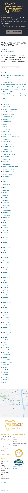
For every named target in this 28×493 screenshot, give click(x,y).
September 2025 (7, 217)
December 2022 (7, 295)
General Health (7, 134)
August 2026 (6, 190)
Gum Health (6, 139)
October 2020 (6, 360)
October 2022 (6, 300)
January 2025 (6, 237)
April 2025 (5, 230)
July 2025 (5, 222)
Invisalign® (5, 149)
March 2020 (6, 377)
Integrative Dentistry (8, 144)
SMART (5, 179)
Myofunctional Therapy (9, 154)
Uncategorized (6, 184)
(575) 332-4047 (8, 26)
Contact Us (16, 445)
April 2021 (5, 345)
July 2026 (5, 192)
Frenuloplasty (6, 131)
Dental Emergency (7, 116)
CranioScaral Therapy (8, 114)
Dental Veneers (7, 121)
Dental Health (6, 119)
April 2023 (5, 290)
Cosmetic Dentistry (8, 112)
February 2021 (6, 350)
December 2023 (7, 270)
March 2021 (6, 347)
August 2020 (6, 365)
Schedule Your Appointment (20, 443)
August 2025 (6, 220)
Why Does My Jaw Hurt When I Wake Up (13, 44)
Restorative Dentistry (8, 171)
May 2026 (5, 197)
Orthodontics (6, 159)
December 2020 (7, 355)
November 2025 (7, 212)
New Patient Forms (17, 437)
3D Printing (6, 104)
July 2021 (5, 337)
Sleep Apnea (6, 176)
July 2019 (5, 382)
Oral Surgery (6, 156)
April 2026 (5, 200)
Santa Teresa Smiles (8, 51)
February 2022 (6, 320)
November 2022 (7, 297)
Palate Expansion (7, 164)
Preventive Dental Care (9, 169)
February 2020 (6, 379)
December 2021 (7, 325)
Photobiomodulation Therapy (10, 166)
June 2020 (5, 370)
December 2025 (7, 210)
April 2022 (5, 315)
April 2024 (5, 260)
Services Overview (8, 174)
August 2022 (6, 305)
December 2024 (7, 240)
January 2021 (6, 352)
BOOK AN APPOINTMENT (14, 31)
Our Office (5, 161)
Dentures (5, 124)
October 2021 (6, 330)
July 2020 (5, 367)
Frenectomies (6, 129)
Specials (15, 439)
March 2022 (6, 317)
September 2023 (7, 277)
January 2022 (6, 322)
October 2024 (6, 245)
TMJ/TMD (5, 181)
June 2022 (5, 310)
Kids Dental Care (7, 151)
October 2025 (6, 215)
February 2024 (6, 265)
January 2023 (6, 292)
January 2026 (6, 207)
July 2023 (5, 282)
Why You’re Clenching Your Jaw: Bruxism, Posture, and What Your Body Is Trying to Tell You (15, 96)
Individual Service (7, 141)
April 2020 (5, 375)
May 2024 (5, 257)
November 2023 (7, 272)
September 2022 (7, 302)
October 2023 (6, 275)
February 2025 (6, 235)
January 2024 (6, 267)
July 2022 (5, 307)
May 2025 (5, 227)
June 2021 (5, 340)
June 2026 (5, 195)
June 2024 (5, 255)
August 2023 (6, 280)
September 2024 (7, 247)
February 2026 (6, 205)
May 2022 (5, 312)
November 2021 (7, 327)
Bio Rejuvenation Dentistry (10, 109)
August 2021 (6, 335)
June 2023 (5, 285)
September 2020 (7, 362)
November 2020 (7, 357)
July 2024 (5, 252)
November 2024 (7, 242)
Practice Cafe (4, 490)
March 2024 (6, 262)
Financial (5, 126)
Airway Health (6, 107)
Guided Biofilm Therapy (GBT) (11, 136)
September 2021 (7, 332)
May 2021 (5, 342)
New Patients (21, 26)
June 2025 (5, 225)
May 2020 (5, 372)
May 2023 (5, 287)
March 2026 (6, 202)
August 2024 (6, 250)
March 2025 (6, 232)
